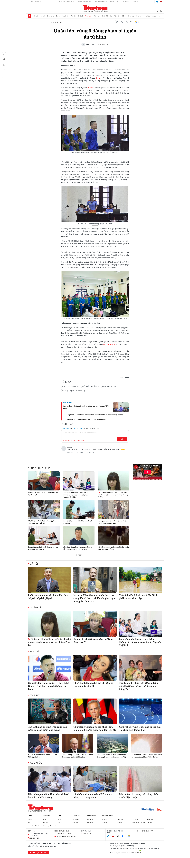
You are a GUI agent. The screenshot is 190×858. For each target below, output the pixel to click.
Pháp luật (88, 16)
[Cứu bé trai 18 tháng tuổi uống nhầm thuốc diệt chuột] (140, 779)
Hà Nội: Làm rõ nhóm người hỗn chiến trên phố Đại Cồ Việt (113, 548)
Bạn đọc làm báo (39, 853)
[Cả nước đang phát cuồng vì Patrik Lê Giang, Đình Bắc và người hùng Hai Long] (49, 668)
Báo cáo (91, 452)
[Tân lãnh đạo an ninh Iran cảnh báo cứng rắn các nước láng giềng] (49, 711)
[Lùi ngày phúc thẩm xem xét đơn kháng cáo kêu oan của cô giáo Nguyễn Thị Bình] (79, 480)
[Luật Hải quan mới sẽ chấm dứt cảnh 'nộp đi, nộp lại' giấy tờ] (49, 580)
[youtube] (161, 1)
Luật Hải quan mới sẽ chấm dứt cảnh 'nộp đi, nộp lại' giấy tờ (48, 597)
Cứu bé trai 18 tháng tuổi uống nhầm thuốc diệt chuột (139, 796)
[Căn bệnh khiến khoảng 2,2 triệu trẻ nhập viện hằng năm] (94, 779)
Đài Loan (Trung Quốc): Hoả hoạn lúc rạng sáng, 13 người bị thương (146, 755)
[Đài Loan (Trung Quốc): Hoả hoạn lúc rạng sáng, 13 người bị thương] (146, 743)
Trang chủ (29, 16)
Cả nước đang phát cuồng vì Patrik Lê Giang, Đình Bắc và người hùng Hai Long (48, 686)
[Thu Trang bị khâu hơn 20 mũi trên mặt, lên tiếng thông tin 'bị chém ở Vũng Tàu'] (140, 668)
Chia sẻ (4, 59)
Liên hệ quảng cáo (61, 831)
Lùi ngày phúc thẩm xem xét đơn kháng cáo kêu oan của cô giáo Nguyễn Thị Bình (76, 494)
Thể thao (96, 16)
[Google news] (130, 836)
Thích (71, 452)
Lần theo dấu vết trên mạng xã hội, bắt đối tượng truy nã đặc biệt (77, 548)
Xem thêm (160, 16)
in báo (127, 22)
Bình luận (4, 70)
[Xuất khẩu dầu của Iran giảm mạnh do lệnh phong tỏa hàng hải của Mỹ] (112, 743)
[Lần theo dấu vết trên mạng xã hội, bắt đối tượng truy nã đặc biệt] (79, 535)
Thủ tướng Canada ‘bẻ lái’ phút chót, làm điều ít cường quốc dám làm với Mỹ (94, 728)
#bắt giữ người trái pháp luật (74, 390)
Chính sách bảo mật (145, 831)
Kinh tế (42, 16)
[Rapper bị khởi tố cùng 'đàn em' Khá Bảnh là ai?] (44, 480)
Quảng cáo (135, 1)
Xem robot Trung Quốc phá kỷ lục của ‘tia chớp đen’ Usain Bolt (140, 728)
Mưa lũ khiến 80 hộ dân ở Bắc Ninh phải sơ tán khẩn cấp (138, 597)
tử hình (90, 87)
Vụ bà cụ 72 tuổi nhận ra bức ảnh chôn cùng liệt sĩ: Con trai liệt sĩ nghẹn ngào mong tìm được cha (94, 598)
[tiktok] (119, 836)
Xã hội (36, 16)
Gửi (122, 439)
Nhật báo (46, 816)
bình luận (131, 22)
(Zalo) (69, 834)
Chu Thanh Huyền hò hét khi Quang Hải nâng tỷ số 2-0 (93, 684)
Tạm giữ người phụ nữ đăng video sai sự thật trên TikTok (43, 548)
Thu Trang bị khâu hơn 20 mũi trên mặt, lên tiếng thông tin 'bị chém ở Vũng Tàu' (138, 686)
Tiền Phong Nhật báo (84, 1)
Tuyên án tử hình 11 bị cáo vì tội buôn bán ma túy (86, 419)
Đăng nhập (65, 428)
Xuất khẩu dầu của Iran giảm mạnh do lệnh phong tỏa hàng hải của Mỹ (111, 755)
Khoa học (139, 16)
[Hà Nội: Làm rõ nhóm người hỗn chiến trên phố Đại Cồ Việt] (113, 535)
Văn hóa (117, 16)
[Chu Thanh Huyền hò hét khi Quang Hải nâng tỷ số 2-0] (94, 668)
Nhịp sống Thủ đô (33, 826)
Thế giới (73, 16)
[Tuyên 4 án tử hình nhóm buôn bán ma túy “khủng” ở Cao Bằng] (121, 407)
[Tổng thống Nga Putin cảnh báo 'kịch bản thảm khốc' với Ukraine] (78, 743)
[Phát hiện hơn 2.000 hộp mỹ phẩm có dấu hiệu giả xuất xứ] (44, 509)
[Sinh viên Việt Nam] (148, 810)
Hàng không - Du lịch (138, 822)
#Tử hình (65, 386)
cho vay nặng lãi (109, 344)
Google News (136, 22)
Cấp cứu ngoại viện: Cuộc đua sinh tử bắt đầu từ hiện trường (48, 796)
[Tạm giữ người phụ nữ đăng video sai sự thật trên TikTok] (44, 535)
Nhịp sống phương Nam (50, 826)
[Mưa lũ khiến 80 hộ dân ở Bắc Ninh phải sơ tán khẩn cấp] (140, 580)
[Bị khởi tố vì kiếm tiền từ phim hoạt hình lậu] (79, 509)
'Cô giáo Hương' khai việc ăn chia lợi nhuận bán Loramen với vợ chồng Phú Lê (113, 494)
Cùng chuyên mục (39, 468)
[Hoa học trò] (159, 810)
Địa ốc (58, 16)
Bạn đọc (119, 822)
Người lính (105, 16)
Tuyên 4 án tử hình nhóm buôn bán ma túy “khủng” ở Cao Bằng (86, 407)
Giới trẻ (80, 16)
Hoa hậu (147, 16)
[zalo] (124, 836)
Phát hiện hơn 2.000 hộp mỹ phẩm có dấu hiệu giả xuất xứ (43, 522)
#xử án (85, 386)
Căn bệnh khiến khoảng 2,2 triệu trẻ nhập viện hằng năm (93, 796)
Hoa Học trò (114, 1)
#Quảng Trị (95, 386)
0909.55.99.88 (61, 834)
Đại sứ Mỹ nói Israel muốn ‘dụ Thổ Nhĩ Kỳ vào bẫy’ (42, 755)
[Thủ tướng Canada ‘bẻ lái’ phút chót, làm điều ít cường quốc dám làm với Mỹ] (94, 711)
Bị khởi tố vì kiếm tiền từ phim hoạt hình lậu (77, 522)
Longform (91, 816)
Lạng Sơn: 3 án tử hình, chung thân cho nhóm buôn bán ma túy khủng (94, 415)
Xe (111, 16)
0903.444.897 (87, 834)
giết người (99, 78)
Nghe (4, 54)
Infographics (107, 816)
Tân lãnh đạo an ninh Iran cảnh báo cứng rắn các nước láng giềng (47, 728)
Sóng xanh (50, 16)
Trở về (4, 76)
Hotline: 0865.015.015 (66, 1)
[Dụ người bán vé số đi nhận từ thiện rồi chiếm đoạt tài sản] (113, 509)
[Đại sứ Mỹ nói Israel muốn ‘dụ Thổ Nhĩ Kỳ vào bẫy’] (43, 743)
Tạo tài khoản (78, 428)
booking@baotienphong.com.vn (66, 836)
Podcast (76, 816)
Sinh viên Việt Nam (101, 1)
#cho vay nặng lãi (109, 386)
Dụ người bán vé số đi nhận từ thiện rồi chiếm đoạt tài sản (112, 522)
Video (154, 16)
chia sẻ (117, 22)
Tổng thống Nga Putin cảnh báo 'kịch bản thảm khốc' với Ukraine (77, 755)
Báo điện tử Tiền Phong (95, 8)
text (122, 22)
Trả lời (81, 452)
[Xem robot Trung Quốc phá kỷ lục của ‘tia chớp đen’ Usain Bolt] (140, 711)
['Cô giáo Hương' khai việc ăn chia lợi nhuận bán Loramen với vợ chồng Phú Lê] (113, 480)
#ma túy (75, 386)
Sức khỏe (65, 16)
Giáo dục (131, 16)
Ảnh (59, 816)
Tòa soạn (125, 1)
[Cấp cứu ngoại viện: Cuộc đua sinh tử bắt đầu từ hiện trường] (49, 779)
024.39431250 (35, 838)
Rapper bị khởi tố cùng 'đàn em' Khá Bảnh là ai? (43, 493)
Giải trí (124, 16)
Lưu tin (4, 65)
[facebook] (157, 1)
